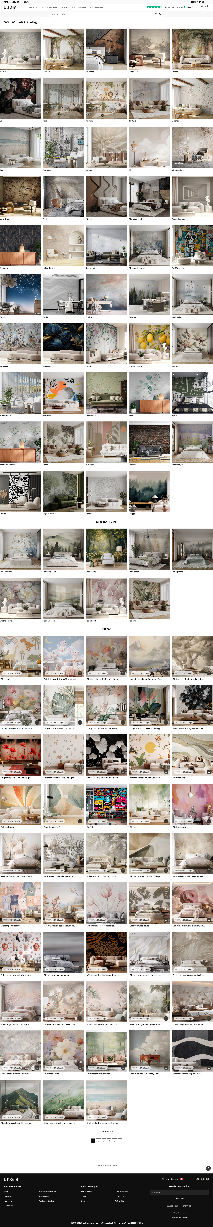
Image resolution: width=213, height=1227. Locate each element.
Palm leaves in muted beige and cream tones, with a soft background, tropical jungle (189, 876)
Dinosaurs (5, 679)
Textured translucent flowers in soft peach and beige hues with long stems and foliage (17, 876)
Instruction (8, 1205)
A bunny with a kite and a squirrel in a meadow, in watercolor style (60, 925)
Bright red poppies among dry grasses (17, 777)
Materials (8, 1196)
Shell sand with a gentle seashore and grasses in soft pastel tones (103, 1123)
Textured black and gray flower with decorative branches (189, 728)
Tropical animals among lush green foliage (146, 777)
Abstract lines (179, 777)
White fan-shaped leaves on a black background (103, 777)
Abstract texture (180, 827)
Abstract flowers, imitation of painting (17, 728)
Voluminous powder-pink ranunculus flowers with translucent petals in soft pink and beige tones (189, 925)
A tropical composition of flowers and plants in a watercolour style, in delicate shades (103, 728)
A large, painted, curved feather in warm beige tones (189, 975)
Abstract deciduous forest (98, 1073)
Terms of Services (121, 1191)
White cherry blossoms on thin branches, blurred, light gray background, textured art (17, 1073)
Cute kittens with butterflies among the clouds (60, 679)
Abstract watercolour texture (57, 975)
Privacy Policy (86, 1191)
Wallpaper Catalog (46, 1201)
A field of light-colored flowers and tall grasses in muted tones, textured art (189, 1024)
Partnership (119, 1201)
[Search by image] (156, 14)
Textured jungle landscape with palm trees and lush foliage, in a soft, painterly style (146, 1024)
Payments (8, 1201)
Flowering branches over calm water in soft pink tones (17, 1024)
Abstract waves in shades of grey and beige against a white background (146, 975)
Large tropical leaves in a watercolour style (60, 728)
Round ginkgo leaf (52, 827)
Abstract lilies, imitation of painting (102, 679)
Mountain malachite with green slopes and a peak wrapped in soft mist (17, 1123)
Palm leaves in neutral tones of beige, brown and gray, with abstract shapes (60, 876)
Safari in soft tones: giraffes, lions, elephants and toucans (17, 975)
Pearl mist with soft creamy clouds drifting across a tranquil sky (146, 1073)
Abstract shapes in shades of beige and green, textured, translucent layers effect (146, 876)
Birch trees (134, 827)
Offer (83, 1201)
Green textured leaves (139, 925)
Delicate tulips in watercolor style (101, 925)
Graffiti (90, 827)
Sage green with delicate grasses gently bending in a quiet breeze (60, 1123)
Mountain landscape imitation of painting (146, 679)
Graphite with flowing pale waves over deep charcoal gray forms (189, 1073)
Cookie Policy (120, 1196)
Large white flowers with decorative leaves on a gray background (60, 1024)
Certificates (44, 1196)
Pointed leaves (7, 827)
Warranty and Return (47, 1191)
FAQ (6, 1191)
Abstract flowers (51, 1073)
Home (98, 1165)
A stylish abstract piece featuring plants (146, 728)
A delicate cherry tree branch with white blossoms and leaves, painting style (103, 876)
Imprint (83, 1196)
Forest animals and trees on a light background (60, 777)
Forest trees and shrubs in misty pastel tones (103, 1024)
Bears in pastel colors (10, 925)
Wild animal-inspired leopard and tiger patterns (103, 975)
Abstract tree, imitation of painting (188, 679)
